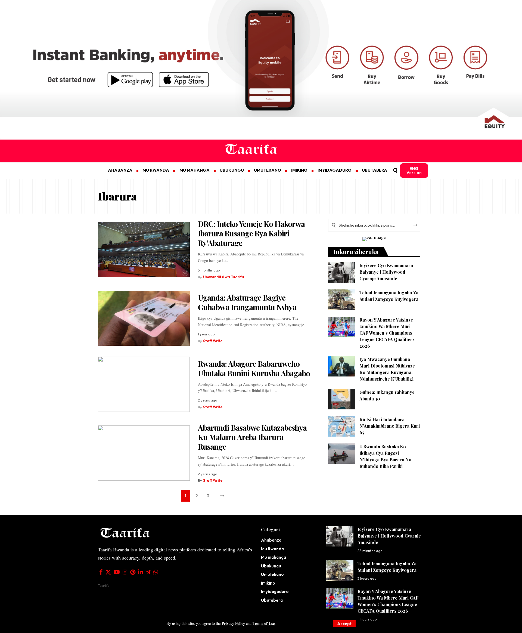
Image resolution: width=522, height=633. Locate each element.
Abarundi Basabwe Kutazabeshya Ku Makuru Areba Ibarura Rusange (252, 437)
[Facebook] (101, 572)
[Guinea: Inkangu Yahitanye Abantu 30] (341, 399)
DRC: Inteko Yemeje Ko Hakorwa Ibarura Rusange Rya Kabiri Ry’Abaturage (251, 233)
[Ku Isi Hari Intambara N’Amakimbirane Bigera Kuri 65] (341, 426)
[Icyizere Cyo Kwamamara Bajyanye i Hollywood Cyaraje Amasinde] (341, 272)
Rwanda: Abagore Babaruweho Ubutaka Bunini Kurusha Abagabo (254, 368)
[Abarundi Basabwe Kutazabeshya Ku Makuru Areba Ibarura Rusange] (144, 453)
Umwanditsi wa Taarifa (223, 277)
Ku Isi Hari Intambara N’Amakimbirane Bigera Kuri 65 (389, 425)
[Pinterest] (133, 572)
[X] (108, 572)
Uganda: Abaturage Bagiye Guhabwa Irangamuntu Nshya (247, 302)
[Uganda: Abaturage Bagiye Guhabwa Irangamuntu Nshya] (144, 318)
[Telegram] (148, 572)
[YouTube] (116, 572)
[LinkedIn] (140, 572)
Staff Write (212, 341)
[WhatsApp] (156, 572)
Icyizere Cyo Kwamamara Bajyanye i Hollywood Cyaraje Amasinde (386, 272)
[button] (344, 623)
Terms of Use (264, 623)
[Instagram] (125, 572)
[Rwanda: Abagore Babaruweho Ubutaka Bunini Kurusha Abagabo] (144, 384)
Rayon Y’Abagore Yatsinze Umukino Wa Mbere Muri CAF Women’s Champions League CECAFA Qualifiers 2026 (387, 333)
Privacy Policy (233, 623)
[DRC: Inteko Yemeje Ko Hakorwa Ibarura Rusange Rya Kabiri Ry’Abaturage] (144, 249)
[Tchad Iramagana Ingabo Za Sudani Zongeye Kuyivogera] (341, 299)
